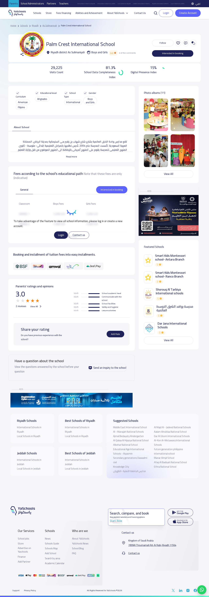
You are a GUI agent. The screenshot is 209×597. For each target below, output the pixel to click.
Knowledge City (121, 466)
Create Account (188, 13)
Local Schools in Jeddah (177, 3)
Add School (50, 553)
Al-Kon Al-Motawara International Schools (172, 442)
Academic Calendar (54, 563)
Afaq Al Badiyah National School (170, 462)
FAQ (74, 553)
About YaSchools (80, 538)
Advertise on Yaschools (24, 550)
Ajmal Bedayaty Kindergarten (128, 436)
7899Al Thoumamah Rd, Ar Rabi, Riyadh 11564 (152, 545)
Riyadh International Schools (160, 3)
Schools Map (51, 548)
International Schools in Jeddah (106, 3)
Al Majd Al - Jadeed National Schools (172, 427)
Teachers (63, 3)
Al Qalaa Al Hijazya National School (131, 440)
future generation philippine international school (168, 451)
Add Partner (24, 561)
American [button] (23, 102)
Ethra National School (165, 466)
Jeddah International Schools (141, 3)
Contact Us (140, 13)
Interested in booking (172, 53)
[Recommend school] (178, 43)
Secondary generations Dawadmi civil (130, 460)
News (48, 538)
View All (34, 306)
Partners (51, 3)
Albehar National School (125, 445)
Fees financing (63, 13)
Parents (13, 3)
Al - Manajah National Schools (128, 431)
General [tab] (24, 189)
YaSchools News (80, 543)
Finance (22, 557)
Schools (37, 13)
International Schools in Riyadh (86, 3)
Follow (163, 43)
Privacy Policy (30, 590)
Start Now (116, 520)
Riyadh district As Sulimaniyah (68, 52)
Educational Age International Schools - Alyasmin (128, 451)
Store (49, 13)
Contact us (79, 234)
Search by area (52, 558)
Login (61, 234)
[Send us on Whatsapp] (201, 589)
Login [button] (166, 13)
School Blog (78, 548)
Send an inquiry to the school (109, 367)
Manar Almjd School (164, 458)
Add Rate (115, 334)
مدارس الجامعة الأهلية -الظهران (129, 471)
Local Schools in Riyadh (124, 3)
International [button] (73, 102)
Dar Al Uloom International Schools (172, 436)
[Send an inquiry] (186, 43)
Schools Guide (52, 543)
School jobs (23, 538)
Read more (71, 156)
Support (15, 590)
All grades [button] (42, 99)
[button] (155, 12)
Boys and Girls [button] (90, 101)
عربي (198, 3)
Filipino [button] (21, 107)
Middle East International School (130, 427)
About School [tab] (21, 127)
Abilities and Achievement (89, 13)
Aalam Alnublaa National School (170, 431)
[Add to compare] (193, 43)
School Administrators (32, 3)
